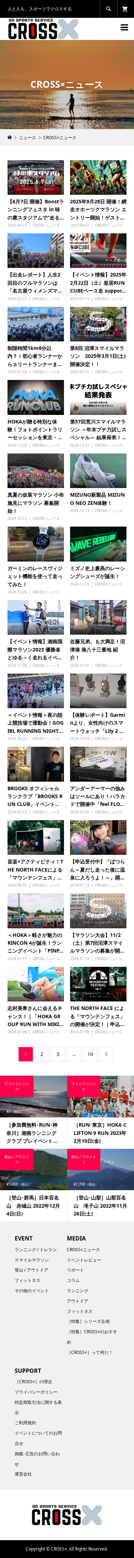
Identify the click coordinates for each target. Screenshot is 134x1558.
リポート (75, 1270)
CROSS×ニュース (46, 225)
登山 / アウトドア (31, 1270)
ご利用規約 (25, 1423)
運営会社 (23, 1474)
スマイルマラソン (32, 1260)
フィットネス (27, 1280)
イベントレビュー (84, 1260)
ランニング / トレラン (36, 1250)
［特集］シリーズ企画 (88, 1321)
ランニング (77, 1291)
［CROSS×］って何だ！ (90, 1352)
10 (90, 1054)
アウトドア (77, 1301)
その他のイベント (32, 1291)
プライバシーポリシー (36, 1392)
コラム (73, 1280)
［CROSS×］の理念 (33, 1382)
